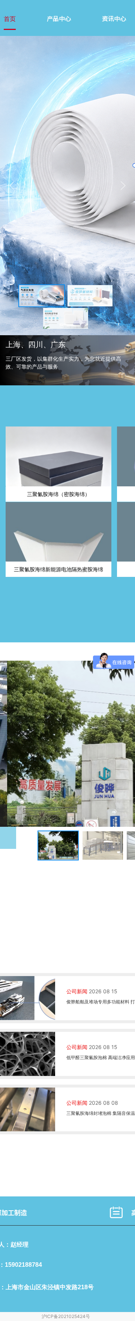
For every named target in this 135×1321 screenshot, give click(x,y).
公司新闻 (76, 991)
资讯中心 (114, 19)
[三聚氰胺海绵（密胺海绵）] (58, 456)
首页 (10, 18)
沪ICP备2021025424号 (66, 1316)
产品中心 (59, 19)
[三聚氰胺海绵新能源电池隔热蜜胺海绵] (58, 532)
